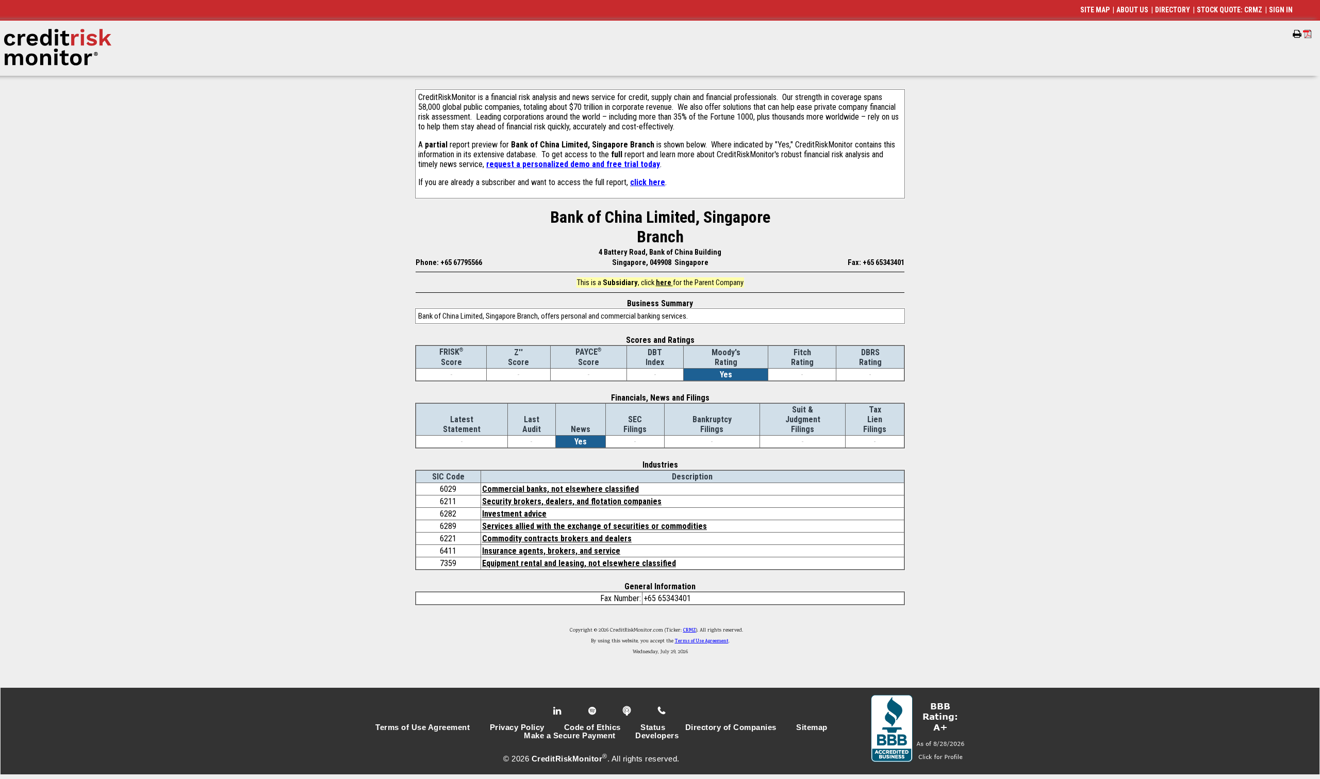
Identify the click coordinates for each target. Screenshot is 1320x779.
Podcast (628, 711)
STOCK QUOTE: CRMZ (1229, 10)
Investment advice (514, 514)
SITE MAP (1095, 10)
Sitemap (812, 727)
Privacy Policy (517, 727)
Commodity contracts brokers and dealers (557, 538)
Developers (657, 736)
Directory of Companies (731, 727)
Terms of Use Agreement (702, 641)
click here (647, 182)
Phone (662, 711)
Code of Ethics (592, 727)
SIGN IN (1281, 10)
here (664, 282)
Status (652, 727)
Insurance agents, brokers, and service (551, 551)
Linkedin (558, 711)
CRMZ (689, 630)
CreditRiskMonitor (567, 759)
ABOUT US (1132, 10)
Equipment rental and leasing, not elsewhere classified (579, 563)
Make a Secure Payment (570, 736)
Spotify (593, 711)
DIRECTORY (1172, 10)
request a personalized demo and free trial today (573, 164)
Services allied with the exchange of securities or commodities (594, 526)
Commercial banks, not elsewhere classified (560, 489)
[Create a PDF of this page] (1307, 33)
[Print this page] (1297, 34)
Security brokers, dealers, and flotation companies (572, 501)
